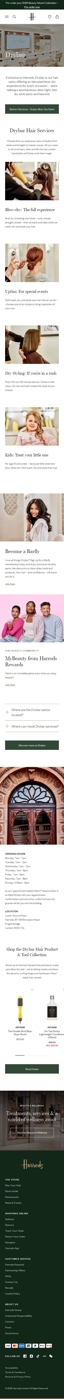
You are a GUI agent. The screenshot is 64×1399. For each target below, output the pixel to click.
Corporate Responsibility (18, 1315)
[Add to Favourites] (32, 990)
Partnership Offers (15, 1270)
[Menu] (7, 16)
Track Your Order (14, 1230)
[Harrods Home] (32, 16)
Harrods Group (13, 1310)
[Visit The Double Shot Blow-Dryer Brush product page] (20, 990)
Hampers (10, 1242)
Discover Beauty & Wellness (32, 1132)
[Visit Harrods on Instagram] (31, 1356)
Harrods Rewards (14, 1264)
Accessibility (11, 1367)
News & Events (13, 1202)
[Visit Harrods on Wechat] (50, 1356)
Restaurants (12, 1197)
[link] (32, 517)
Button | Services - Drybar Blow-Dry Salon (32, 109)
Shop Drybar (32, 1069)
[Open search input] (14, 16)
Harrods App (12, 1248)
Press (8, 1327)
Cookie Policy (12, 1293)
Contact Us (11, 1282)
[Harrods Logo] (32, 1164)
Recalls (9, 1287)
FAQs (8, 1276)
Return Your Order (15, 1236)
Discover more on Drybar (32, 745)
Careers (9, 1321)
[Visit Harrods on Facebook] (24, 1356)
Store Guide (11, 1191)
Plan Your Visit (13, 1185)
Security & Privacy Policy (18, 1376)
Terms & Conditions (15, 1372)
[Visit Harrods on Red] (44, 1356)
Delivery (9, 1219)
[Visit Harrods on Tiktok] (37, 1356)
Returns (9, 1225)
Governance (12, 1333)
